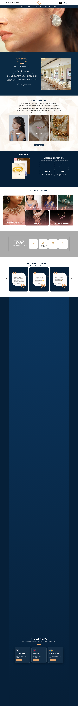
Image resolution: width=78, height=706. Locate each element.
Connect (19, 660)
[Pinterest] (12, 2)
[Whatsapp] (16, 2)
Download (53, 660)
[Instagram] (10, 2)
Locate (36, 660)
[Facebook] (6, 2)
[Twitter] (8, 2)
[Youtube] (18, 2)
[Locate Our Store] (64, 2)
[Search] (60, 3)
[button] (6, 278)
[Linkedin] (14, 2)
